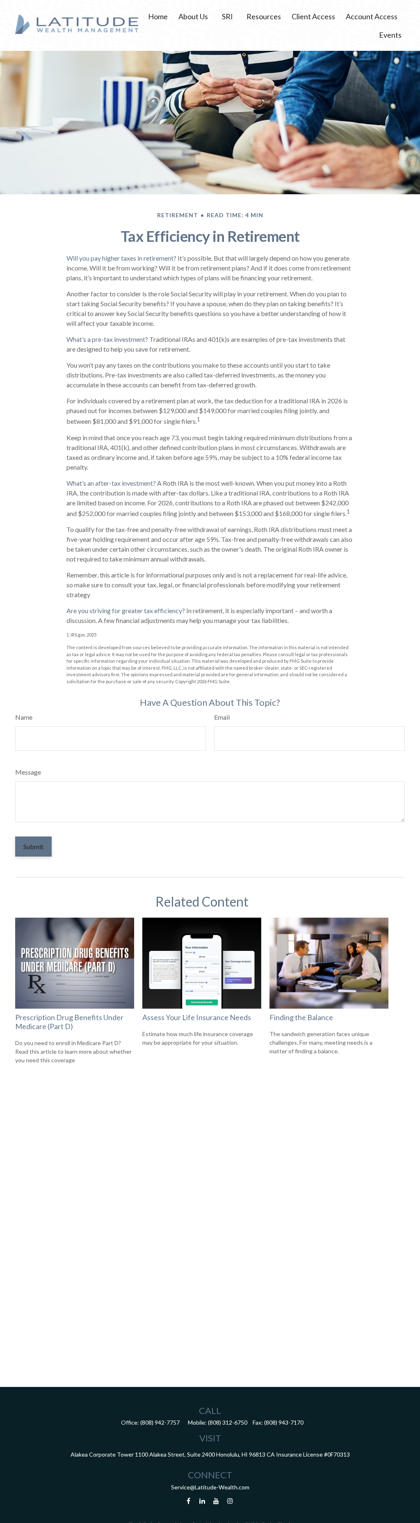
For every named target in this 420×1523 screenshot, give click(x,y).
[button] (158, 16)
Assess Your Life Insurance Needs (196, 1017)
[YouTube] (216, 1501)
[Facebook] (188, 1501)
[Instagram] (230, 1501)
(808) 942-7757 (160, 1422)
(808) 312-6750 (227, 1422)
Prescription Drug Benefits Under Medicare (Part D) (69, 1022)
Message (28, 772)
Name (23, 717)
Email (222, 717)
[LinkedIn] (202, 1501)
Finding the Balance (301, 1017)
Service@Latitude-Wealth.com (210, 1487)
